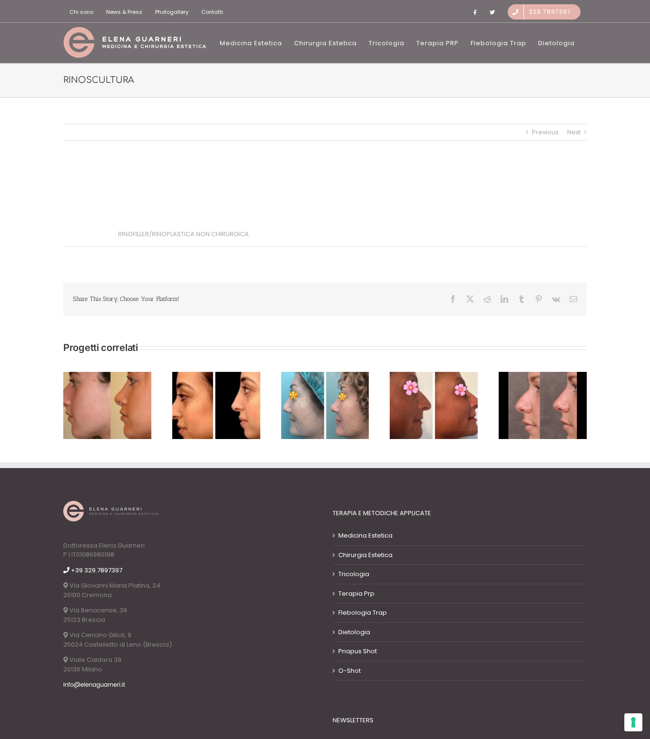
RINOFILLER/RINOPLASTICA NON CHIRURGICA (183, 234)
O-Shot (349, 670)
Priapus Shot (357, 651)
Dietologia (354, 632)
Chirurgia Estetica (365, 554)
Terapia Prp (356, 593)
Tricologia (353, 574)
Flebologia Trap (362, 612)
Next (574, 132)
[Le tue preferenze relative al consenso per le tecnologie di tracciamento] (633, 722)
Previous (545, 132)
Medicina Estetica (365, 535)
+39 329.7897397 (95, 570)
